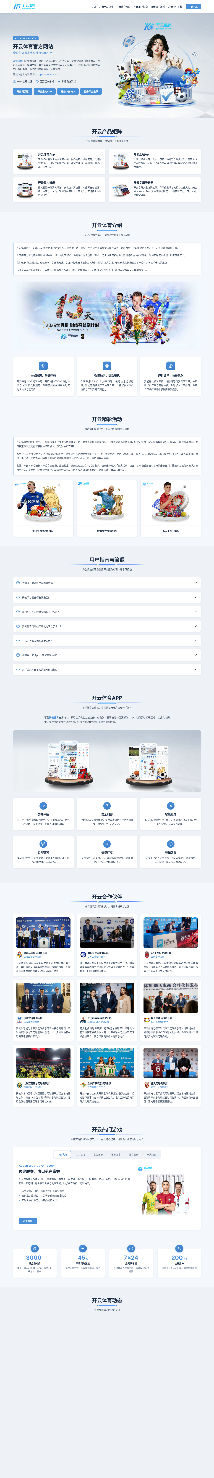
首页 (93, 6)
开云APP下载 (175, 6)
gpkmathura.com (48, 74)
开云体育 (54, 717)
